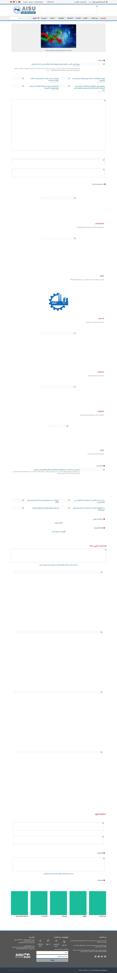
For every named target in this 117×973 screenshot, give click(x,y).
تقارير (102, 275)
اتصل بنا (25, 2)
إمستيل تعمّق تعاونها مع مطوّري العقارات (45, 508)
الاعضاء (101, 318)
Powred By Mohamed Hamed (18, 970)
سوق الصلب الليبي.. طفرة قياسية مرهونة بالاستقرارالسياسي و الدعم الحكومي (55, 64)
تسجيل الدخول (83, 2)
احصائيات (100, 371)
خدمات (52, 18)
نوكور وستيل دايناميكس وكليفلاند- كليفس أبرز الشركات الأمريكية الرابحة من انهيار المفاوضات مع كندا (89, 88)
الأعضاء (78, 18)
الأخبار (85, 18)
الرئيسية (103, 18)
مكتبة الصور (100, 814)
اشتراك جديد (76, 2)
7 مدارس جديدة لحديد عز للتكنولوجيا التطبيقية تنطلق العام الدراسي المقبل (57, 469)
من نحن (31, 2)
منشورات (100, 411)
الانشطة (70, 18)
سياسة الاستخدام (39, 2)
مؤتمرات (61, 18)
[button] (72, 9)
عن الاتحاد (94, 18)
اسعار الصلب (99, 223)
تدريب (102, 450)
